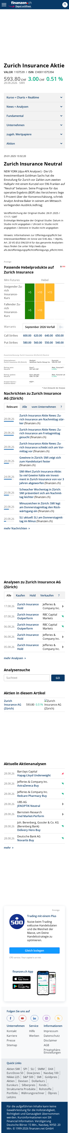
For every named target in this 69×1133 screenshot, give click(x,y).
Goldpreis (51, 1077)
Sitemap (12, 1045)
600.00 (27, 335)
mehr (7, 847)
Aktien (11, 1081)
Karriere (12, 1036)
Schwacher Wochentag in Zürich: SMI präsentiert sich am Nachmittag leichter (40, 493)
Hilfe (32, 1031)
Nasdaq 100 (51, 1073)
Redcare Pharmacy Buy (32, 796)
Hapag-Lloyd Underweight (34, 775)
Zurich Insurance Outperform (28, 616)
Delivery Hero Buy (29, 830)
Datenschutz (52, 1036)
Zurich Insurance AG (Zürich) (12, 704)
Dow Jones (33, 1073)
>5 (29, 292)
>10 (40, 292)
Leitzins (11, 1097)
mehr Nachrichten (15, 528)
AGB (46, 1045)
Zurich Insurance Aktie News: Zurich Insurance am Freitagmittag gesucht (40, 433)
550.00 (49, 342)
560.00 (38, 342)
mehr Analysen (13, 658)
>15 (50, 292)
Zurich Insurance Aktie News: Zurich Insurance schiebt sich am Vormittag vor (41, 447)
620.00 (38, 335)
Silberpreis (28, 1085)
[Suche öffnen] (65, 4)
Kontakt (12, 1031)
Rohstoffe (45, 1089)
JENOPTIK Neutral (28, 806)
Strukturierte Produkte (21, 1089)
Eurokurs (12, 1085)
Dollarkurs (38, 1081)
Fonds (43, 1085)
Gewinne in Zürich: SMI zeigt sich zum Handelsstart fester (40, 459)
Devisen (23, 1081)
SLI (32, 1069)
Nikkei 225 (13, 1077)
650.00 (59, 335)
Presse (11, 1040)
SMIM (41, 1069)
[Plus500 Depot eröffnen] (19, 6)
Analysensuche (17, 670)
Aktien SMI (13, 1069)
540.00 (59, 342)
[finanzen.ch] (21, 2)
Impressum (51, 1031)
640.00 (49, 335)
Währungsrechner (32, 1093)
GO (58, 678)
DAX (50, 1069)
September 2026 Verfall (40, 327)
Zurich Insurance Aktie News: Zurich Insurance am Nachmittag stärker (41, 419)
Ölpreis (52, 1093)
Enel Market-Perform (30, 816)
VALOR (8, 72)
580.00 (27, 342)
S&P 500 (28, 1077)
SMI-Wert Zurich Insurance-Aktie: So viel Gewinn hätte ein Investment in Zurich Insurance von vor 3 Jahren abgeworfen (41, 477)
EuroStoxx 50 (15, 1073)
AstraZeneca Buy (28, 785)
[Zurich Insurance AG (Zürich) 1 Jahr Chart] (54, 705)
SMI (39, 1077)
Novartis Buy (25, 840)
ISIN (31, 72)
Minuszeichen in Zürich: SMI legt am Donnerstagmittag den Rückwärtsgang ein (40, 507)
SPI (25, 1069)
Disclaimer (50, 1040)
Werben (34, 1036)
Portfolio (12, 1093)
